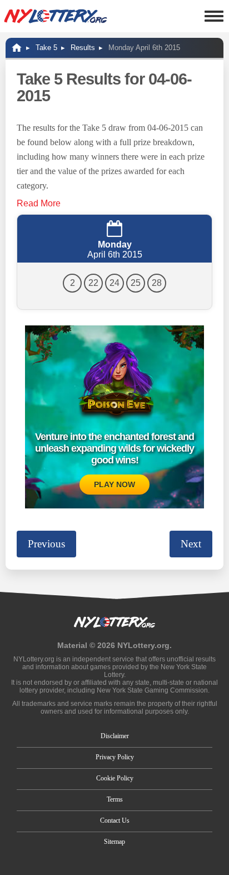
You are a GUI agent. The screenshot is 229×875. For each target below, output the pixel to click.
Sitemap (114, 842)
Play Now (114, 484)
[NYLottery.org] (55, 16)
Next (191, 544)
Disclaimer (115, 736)
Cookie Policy (114, 778)
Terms (115, 799)
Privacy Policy (115, 757)
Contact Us (115, 820)
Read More (39, 203)
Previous (46, 544)
